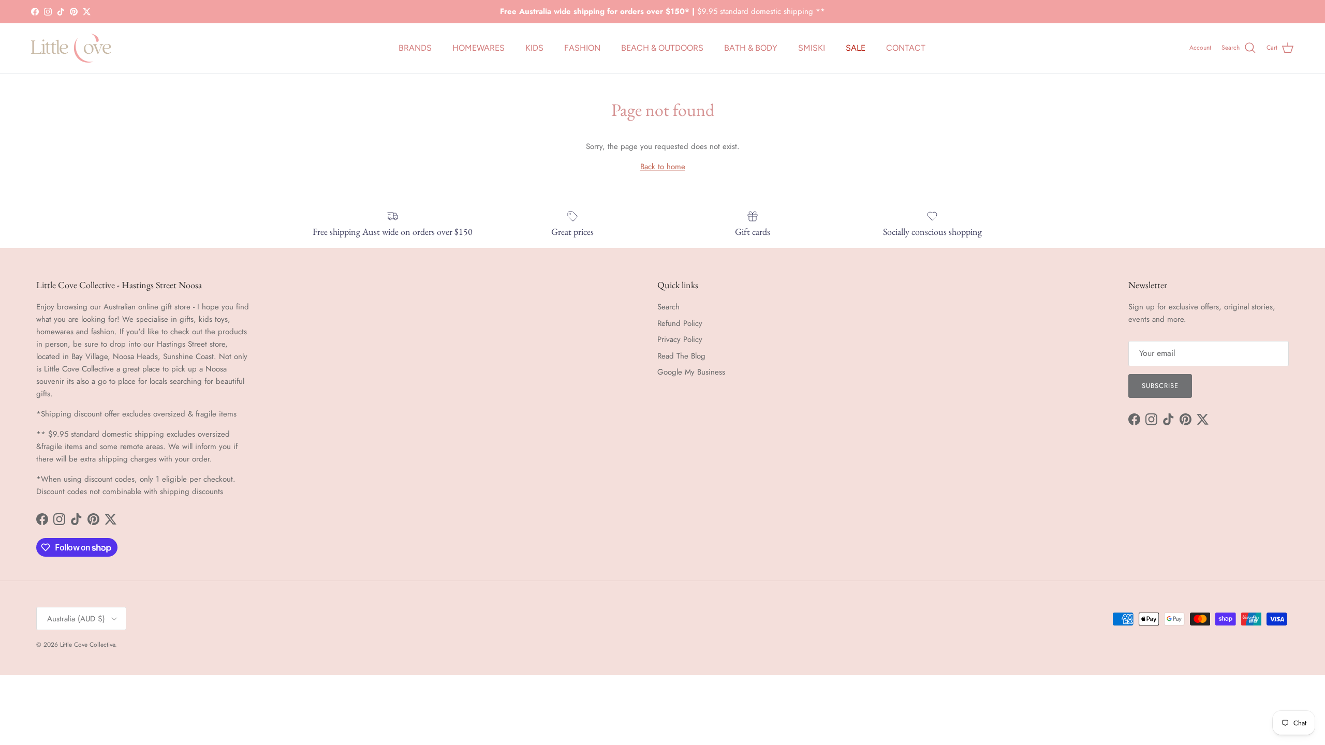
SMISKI (811, 48)
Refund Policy (679, 323)
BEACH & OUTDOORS (662, 48)
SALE (855, 48)
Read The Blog (681, 356)
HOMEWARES (478, 48)
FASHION (582, 48)
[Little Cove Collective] (71, 48)
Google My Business (691, 372)
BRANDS (415, 48)
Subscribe (1160, 386)
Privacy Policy (679, 339)
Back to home (662, 166)
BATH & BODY (750, 48)
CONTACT (905, 48)
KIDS (534, 48)
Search (668, 306)
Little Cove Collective (87, 644)
